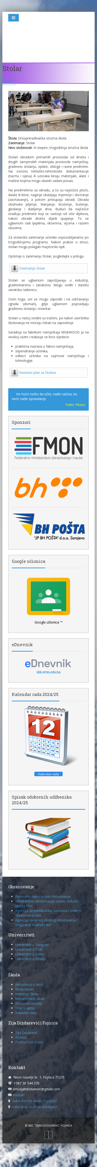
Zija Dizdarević (26, 1032)
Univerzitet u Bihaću (30, 958)
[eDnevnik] (48, 663)
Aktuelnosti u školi (29, 984)
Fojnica (20, 1037)
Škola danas (24, 989)
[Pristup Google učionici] (48, 596)
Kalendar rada (25, 1013)
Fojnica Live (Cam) (29, 1042)
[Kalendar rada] (48, 736)
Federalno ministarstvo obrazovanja (42, 896)
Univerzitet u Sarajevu (31, 944)
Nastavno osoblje (28, 1003)
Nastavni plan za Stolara (37, 372)
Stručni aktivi (24, 1008)
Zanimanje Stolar (32, 268)
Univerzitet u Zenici (29, 954)
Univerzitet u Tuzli (28, 949)
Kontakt (19, 1095)
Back (8, 81)
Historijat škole (26, 994)
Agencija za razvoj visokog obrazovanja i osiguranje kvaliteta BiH (46, 922)
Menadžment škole (29, 998)
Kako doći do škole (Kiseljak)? (34, 1106)
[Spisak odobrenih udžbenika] (48, 837)
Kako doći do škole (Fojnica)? (34, 1101)
